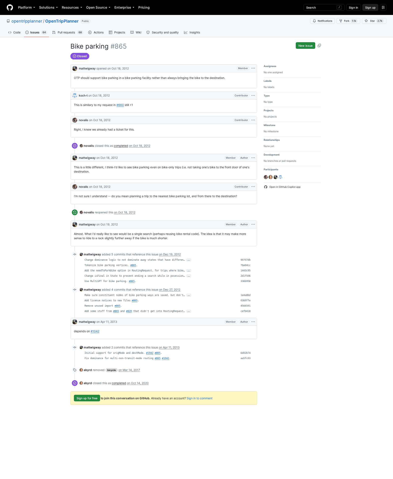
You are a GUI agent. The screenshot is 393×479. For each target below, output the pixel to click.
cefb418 (246, 311)
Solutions (46, 7)
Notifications (325, 20)
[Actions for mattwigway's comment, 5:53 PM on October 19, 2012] (253, 224)
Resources (70, 7)
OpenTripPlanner (62, 21)
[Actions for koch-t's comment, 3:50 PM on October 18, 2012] (253, 95)
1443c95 (246, 270)
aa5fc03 (246, 358)
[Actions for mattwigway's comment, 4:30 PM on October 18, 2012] (253, 158)
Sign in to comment (199, 398)
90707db (246, 259)
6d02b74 (246, 353)
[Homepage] (10, 7)
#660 (120, 105)
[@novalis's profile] (74, 120)
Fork (350, 20)
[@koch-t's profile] (74, 95)
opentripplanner (26, 21)
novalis (83, 120)
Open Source (96, 7)
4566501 (246, 305)
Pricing (144, 7)
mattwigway (87, 68)
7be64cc (246, 265)
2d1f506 (246, 275)
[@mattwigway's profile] (74, 68)
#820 (129, 311)
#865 (133, 265)
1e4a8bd (246, 295)
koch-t (83, 95)
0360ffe (246, 300)
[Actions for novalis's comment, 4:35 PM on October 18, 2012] (253, 187)
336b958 (246, 281)
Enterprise (122, 7)
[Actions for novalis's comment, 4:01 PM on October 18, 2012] (253, 120)
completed (121, 145)
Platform (25, 7)
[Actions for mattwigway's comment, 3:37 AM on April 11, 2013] (253, 322)
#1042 (95, 331)
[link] (87, 145)
